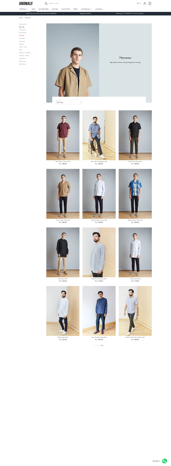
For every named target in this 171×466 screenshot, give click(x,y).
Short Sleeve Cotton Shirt (63, 161)
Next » (102, 345)
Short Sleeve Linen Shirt (135, 161)
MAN (33, 9)
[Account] (145, 2)
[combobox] (68, 102)
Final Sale (21, 35)
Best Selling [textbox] (60, 102)
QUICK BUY (63, 157)
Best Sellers (22, 64)
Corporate (22, 41)
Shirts (20, 50)
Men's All (21, 27)
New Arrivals (22, 32)
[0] (150, 2)
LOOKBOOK (85, 9)
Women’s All (22, 24)
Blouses (21, 44)
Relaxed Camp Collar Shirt (135, 220)
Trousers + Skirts (24, 55)
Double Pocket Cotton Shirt (99, 220)
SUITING (55, 9)
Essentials (22, 38)
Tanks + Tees (23, 47)
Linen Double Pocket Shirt (99, 337)
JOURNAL (98, 9)
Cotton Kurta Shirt (135, 279)
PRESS (75, 9)
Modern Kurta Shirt (62, 337)
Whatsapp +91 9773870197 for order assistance (129, 13)
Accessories (22, 30)
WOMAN (22, 9)
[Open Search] (46, 4)
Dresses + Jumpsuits (25, 52)
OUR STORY (65, 9)
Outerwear (22, 58)
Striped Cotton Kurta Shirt (99, 279)
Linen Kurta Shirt (63, 279)
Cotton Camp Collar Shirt (63, 220)
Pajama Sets (22, 61)
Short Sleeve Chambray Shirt (99, 161)
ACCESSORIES (44, 9)
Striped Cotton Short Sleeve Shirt (135, 337)
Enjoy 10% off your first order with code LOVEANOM (41, 13)
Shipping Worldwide (85, 13)
